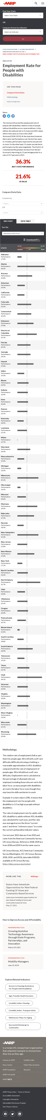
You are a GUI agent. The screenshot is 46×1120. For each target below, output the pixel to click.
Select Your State (10, 15)
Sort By (5, 227)
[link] (4, 116)
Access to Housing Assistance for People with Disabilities (21, 987)
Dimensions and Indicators (14, 52)
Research (27, 1070)
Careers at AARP (9, 1060)
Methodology (12, 97)
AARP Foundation (9, 1070)
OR (3, 207)
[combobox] (22, 203)
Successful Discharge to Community (19, 1026)
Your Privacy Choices (10, 1107)
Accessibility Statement (11, 1096)
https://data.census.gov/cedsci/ (17, 864)
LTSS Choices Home (10, 49)
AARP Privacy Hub (9, 1092)
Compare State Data (15, 92)
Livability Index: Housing (19, 1003)
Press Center (7, 1065)
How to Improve (13, 101)
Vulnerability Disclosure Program (14, 1103)
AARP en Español (9, 1074)
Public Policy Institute (31, 1065)
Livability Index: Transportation (22, 1010)
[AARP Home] (9, 3)
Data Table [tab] (25, 221)
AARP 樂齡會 (7, 1079)
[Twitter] (12, 1114)
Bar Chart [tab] (8, 221)
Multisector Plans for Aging (20, 1018)
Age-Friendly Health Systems (21, 996)
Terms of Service (24, 1092)
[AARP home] (9, 1044)
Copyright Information (11, 1099)
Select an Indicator (11, 32)
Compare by (7, 198)
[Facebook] (5, 1114)
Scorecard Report (27, 49)
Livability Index (29, 1060)
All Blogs (34, 876)
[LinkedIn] (19, 1114)
